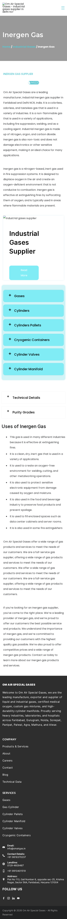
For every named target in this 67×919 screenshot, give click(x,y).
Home (6, 47)
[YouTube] (18, 898)
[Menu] (63, 8)
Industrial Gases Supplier (24, 242)
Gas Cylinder (10, 807)
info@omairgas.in (16, 848)
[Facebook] (3, 898)
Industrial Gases (24, 47)
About (6, 753)
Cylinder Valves (12, 828)
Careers (7, 760)
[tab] (33, 296)
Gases (6, 800)
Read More (24, 272)
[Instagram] (8, 898)
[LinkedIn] (13, 898)
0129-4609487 (15, 865)
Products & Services (15, 746)
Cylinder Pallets (12, 814)
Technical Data (12, 781)
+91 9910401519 (16, 870)
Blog (5, 774)
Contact (7, 767)
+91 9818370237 (16, 857)
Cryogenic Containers (16, 835)
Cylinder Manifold (13, 821)
